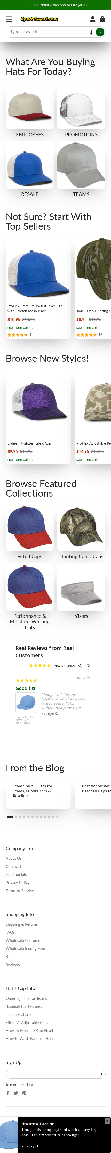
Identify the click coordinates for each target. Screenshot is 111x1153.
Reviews (13, 964)
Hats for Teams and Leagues (81, 169)
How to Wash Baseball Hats (29, 1038)
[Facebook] (8, 1093)
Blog (10, 956)
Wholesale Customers (24, 940)
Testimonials (16, 874)
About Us (14, 858)
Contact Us (15, 866)
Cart (102, 19)
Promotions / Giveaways (81, 109)
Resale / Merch (30, 169)
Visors (81, 591)
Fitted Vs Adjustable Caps (27, 1022)
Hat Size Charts (18, 1014)
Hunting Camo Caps (81, 531)
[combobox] (56, 32)
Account (93, 19)
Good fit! (25, 688)
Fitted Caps (30, 531)
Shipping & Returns (22, 924)
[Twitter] (16, 1093)
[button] (91, 32)
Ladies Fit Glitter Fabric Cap (38, 416)
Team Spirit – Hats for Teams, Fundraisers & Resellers (38, 793)
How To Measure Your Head (29, 1030)
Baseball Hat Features (24, 1006)
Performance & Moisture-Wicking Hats (30, 596)
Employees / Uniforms (30, 109)
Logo (39, 19)
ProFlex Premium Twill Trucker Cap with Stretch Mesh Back (38, 287)
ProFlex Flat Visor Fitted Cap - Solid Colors (26, 720)
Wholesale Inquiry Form (26, 948)
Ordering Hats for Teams (26, 998)
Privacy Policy (18, 882)
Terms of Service (20, 890)
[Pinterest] (24, 1093)
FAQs (10, 932)
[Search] (100, 32)
